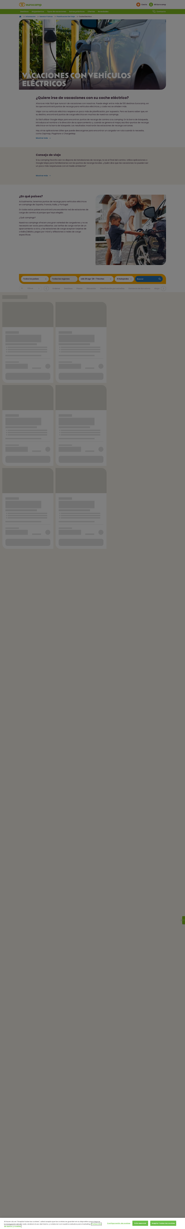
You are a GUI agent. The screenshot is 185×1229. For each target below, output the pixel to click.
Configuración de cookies (118, 1223)
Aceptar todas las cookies (163, 1223)
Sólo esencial (140, 1223)
